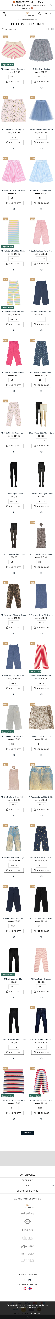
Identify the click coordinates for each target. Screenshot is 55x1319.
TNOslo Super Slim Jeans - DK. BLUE (41, 1040)
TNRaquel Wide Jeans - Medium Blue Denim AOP (41, 858)
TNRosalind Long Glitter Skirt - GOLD (13, 797)
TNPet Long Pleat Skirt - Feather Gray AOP (41, 554)
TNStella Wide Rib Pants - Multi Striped (13, 312)
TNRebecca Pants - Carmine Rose (13, 372)
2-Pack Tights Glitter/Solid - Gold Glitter (41, 433)
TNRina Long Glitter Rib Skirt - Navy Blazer (41, 615)
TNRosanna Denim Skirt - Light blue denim (41, 797)
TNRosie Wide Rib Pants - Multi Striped (41, 1100)
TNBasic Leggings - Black (13, 979)
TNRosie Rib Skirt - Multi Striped (14, 1100)
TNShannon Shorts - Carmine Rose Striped (13, 69)
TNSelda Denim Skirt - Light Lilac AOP (13, 130)
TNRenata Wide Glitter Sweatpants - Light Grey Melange (13, 736)
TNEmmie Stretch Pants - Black (14, 1040)
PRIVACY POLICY (21, 1313)
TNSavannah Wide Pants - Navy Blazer (41, 312)
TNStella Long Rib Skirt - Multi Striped (13, 251)
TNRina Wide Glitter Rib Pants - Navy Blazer (13, 676)
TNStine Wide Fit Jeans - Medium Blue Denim (41, 372)
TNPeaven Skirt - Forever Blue (41, 130)
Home (19, 19)
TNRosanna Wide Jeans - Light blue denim (13, 858)
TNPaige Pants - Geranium (41, 979)
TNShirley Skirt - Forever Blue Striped (41, 190)
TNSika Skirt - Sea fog (41, 69)
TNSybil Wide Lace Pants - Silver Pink (41, 251)
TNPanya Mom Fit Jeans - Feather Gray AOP (13, 615)
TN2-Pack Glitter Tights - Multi (13, 554)
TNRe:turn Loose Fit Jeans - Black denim (41, 918)
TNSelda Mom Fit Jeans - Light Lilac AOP (13, 433)
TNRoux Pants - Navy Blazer (14, 918)
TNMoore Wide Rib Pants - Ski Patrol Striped (41, 676)
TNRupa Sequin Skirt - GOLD (41, 736)
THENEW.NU (27, 14)
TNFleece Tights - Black (14, 494)
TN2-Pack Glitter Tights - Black (41, 494)
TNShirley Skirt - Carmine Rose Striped (13, 190)
